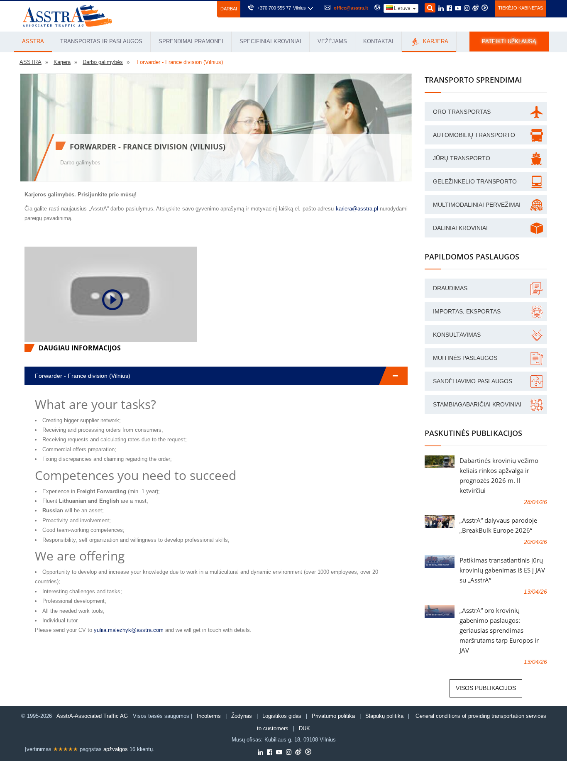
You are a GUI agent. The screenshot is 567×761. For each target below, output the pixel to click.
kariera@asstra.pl (357, 209)
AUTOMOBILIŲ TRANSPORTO (474, 135)
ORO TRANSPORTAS (462, 111)
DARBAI (228, 8)
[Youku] (484, 8)
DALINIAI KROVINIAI (460, 228)
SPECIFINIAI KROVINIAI (270, 41)
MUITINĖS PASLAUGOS (465, 358)
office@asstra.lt (351, 7)
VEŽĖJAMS (332, 41)
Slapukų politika (385, 716)
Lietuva (402, 8)
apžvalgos (115, 749)
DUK (304, 728)
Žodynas (241, 716)
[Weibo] (475, 8)
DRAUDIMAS (450, 288)
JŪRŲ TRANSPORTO (461, 158)
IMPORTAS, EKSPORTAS (467, 311)
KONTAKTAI (378, 41)
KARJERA (434, 41)
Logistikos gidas (281, 716)
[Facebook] (449, 8)
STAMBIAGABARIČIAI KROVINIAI (477, 404)
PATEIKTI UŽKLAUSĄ (509, 41)
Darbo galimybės (80, 162)
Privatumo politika (333, 716)
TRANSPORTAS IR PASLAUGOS (101, 41)
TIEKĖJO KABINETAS (520, 7)
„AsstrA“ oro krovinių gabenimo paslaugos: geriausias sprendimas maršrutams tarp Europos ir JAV (499, 630)
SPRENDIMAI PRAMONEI (191, 41)
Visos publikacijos (486, 688)
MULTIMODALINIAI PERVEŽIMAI (477, 204)
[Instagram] (466, 8)
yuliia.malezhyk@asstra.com (129, 630)
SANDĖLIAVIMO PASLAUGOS (472, 381)
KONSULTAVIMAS (457, 334)
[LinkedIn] (441, 8)
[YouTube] (458, 8)
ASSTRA (33, 41)
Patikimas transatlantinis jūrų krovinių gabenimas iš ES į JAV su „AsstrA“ (502, 570)
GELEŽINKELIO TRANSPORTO (475, 181)
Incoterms (209, 716)
